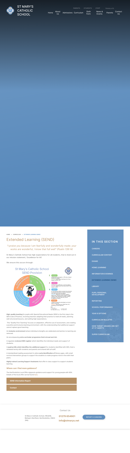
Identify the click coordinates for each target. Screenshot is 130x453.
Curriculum (17, 234)
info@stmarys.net (69, 420)
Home (8, 234)
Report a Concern (94, 417)
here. (36, 375)
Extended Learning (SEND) (32, 234)
